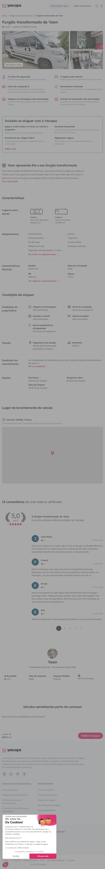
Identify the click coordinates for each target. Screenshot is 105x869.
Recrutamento (31, 860)
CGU (42, 860)
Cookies (71, 860)
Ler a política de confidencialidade (17, 848)
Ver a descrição (10, 181)
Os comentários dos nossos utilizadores (15, 810)
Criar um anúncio (82, 6)
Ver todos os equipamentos (42, 254)
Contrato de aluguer (47, 795)
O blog (5, 860)
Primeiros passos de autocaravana (12, 801)
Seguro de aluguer (46, 800)
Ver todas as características (42, 281)
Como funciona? (10, 790)
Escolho (16, 856)
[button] (5, 865)
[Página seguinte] (81, 628)
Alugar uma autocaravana (15, 795)
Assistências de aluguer (49, 805)
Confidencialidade (56, 860)
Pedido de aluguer (90, 735)
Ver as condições (36, 366)
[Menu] (99, 6)
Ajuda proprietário (47, 810)
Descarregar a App (59, 6)
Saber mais (10, 149)
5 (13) (7, 27)
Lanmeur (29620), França (25, 27)
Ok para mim (43, 856)
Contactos (16, 860)
